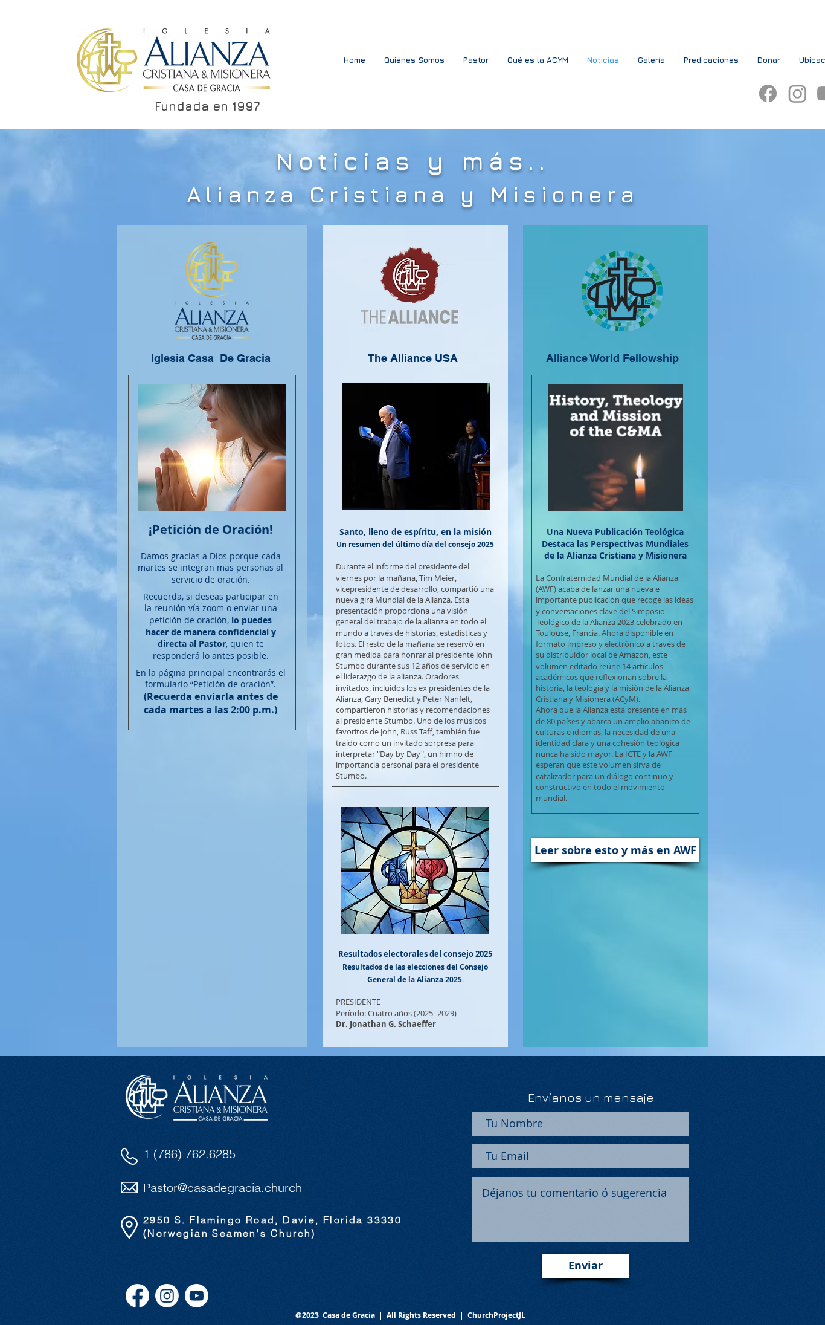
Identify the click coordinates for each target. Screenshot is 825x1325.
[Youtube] (196, 1295)
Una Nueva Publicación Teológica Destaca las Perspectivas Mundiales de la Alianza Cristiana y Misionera (615, 543)
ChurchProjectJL (496, 1315)
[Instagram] (797, 93)
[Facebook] (768, 93)
